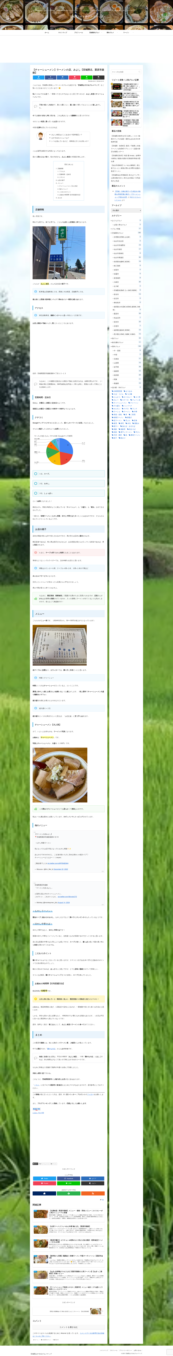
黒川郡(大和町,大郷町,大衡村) (127, 334)
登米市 (127, 322)
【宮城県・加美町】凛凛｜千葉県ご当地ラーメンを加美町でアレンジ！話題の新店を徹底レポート (125, 148)
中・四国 (127, 350)
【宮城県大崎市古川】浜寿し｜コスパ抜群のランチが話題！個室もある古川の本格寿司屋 (125, 139)
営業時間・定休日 (65, 174)
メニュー (60, 183)
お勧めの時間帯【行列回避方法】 (70, 195)
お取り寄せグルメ (127, 224)
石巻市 (127, 326)
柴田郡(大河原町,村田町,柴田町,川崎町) (127, 308)
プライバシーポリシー (125, 1350)
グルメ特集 (126, 229)
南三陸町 (127, 265)
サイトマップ (104, 1350)
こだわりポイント (65, 192)
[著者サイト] (44, 1193)
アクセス (62, 171)
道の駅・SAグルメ (126, 387)
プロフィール (113, 1350)
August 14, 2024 (64, 902)
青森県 (127, 383)
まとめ (60, 198)
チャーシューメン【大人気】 (68, 186)
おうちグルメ (126, 220)
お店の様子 (61, 180)
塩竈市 (127, 274)
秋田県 (127, 375)
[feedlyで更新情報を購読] (68, 1193)
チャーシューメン (45, 1164)
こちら (36, 1085)
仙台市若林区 (127, 253)
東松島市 (127, 302)
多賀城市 (127, 278)
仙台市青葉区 (127, 257)
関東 (127, 379)
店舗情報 (60, 168)
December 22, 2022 (61, 869)
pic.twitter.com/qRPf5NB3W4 (58, 863)
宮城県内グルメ (126, 233)
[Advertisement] (86, 50)
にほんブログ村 (38, 1113)
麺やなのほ (51, 1048)
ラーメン (54, 1164)
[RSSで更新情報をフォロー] (93, 1193)
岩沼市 (127, 298)
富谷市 (127, 294)
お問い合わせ (137, 1350)
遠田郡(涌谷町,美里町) (127, 330)
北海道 (127, 358)
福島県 (127, 371)
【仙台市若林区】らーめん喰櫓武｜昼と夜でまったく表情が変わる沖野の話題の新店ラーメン (125, 168)
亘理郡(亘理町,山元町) (127, 237)
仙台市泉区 (127, 249)
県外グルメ (126, 346)
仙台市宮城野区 (127, 245)
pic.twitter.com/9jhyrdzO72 (67, 896)
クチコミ (62, 177)
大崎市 (127, 282)
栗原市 (36, 1164)
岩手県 (127, 367)
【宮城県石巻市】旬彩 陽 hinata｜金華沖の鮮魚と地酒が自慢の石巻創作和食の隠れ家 (126, 158)
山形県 (127, 363)
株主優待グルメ (126, 342)
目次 (66, 164)
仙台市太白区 (127, 241)
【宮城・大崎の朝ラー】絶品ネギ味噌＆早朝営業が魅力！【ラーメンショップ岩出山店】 (128, 194)
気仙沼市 (127, 317)
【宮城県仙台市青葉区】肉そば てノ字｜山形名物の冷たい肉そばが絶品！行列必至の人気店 (126, 178)
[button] (139, 72)
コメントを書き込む (68, 1327)
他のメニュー (63, 189)
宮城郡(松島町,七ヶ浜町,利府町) (127, 290)
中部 (127, 354)
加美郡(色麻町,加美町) (127, 261)
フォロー (90, 1094)
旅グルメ (126, 338)
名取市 (127, 270)
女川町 (127, 286)
